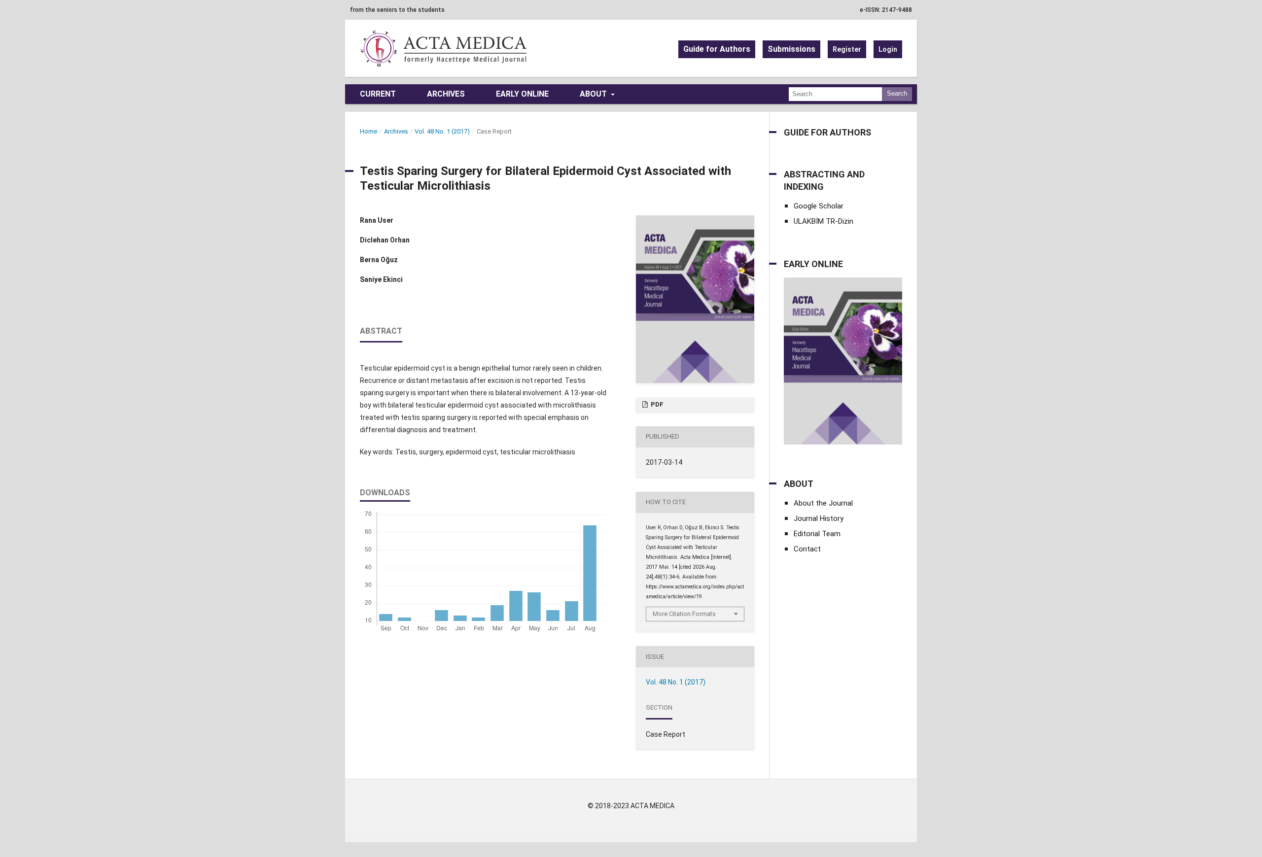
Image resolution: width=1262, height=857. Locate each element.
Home (368, 131)
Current (378, 94)
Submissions (791, 49)
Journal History (818, 518)
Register (847, 49)
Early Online (522, 94)
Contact (807, 549)
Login (887, 49)
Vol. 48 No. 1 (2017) (442, 131)
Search (897, 93)
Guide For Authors (827, 132)
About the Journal (823, 503)
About (594, 94)
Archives (446, 94)
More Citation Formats (684, 613)
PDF (656, 404)
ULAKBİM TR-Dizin (823, 221)
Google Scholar (818, 206)
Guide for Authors (716, 49)
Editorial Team (817, 533)
